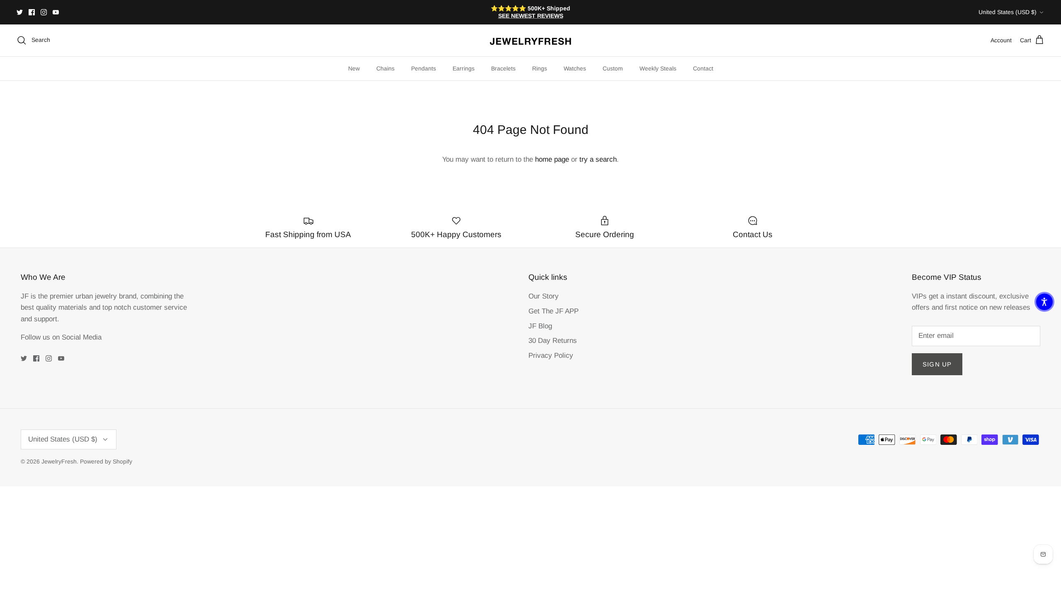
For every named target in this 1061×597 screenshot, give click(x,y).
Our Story (543, 296)
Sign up (937, 364)
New (354, 68)
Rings (539, 68)
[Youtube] (56, 12)
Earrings (464, 68)
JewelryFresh (59, 461)
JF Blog (540, 326)
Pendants (423, 68)
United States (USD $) (1008, 12)
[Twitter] (20, 12)
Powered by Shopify (106, 461)
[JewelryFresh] (530, 40)
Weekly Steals (658, 68)
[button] (1044, 302)
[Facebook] (32, 12)
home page (552, 159)
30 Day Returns (552, 341)
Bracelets (503, 68)
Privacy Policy (550, 355)
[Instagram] (44, 12)
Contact (703, 68)
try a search (598, 159)
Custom (613, 68)
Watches (575, 68)
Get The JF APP (553, 311)
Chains (385, 68)
